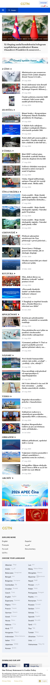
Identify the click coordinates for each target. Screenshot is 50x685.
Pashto (33, 596)
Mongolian (35, 572)
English (5, 541)
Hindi (9, 628)
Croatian (11, 588)
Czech (10, 592)
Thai (31, 628)
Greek (11, 616)
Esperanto (12, 600)
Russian (34, 604)
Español (28, 541)
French (11, 608)
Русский (5, 549)
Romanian (35, 600)
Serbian (34, 608)
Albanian (10, 564)
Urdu (32, 640)
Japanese (11, 644)
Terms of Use (18, 681)
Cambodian (11, 584)
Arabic (10, 568)
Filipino (10, 604)
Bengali (9, 576)
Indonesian (15, 636)
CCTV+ (5, 553)
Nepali (33, 580)
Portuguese (36, 592)
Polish (33, 588)
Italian (10, 640)
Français (5, 545)
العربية (27, 545)
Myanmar (36, 576)
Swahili (34, 620)
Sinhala (33, 612)
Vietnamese (36, 644)
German (11, 612)
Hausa (10, 620)
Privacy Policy (6, 681)
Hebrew (10, 624)
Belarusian (13, 572)
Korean (10, 648)
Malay (35, 568)
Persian (34, 584)
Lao (31, 564)
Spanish (34, 616)
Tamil (32, 624)
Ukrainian (35, 636)
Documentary (30, 549)
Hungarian (12, 632)
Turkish (33, 632)
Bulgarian (12, 580)
